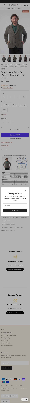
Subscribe (15, 210)
